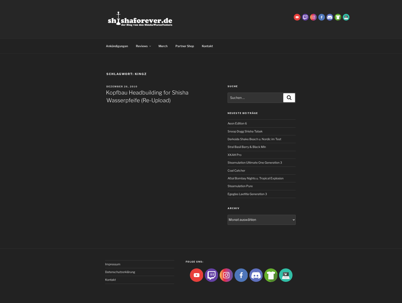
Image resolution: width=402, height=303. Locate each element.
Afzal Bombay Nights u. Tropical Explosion (255, 178)
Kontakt (207, 46)
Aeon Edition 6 (237, 123)
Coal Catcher (236, 170)
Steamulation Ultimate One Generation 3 (255, 162)
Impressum (112, 264)
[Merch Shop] (338, 17)
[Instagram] (313, 17)
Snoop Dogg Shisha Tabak (245, 131)
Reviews (142, 46)
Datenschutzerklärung (120, 272)
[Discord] (330, 17)
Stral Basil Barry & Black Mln (247, 147)
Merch (163, 46)
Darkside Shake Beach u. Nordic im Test (254, 139)
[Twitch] (305, 17)
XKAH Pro (234, 155)
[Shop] (346, 17)
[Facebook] (321, 17)
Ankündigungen (117, 46)
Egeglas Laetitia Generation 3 (247, 194)
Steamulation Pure (240, 186)
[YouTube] (297, 17)
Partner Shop (184, 46)
